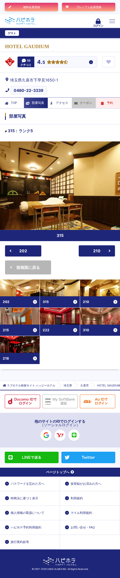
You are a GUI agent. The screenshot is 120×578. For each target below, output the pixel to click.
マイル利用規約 (81, 513)
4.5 (41, 62)
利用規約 (77, 498)
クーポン (86, 103)
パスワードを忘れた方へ (27, 484)
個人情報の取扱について (27, 513)
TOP (14, 103)
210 (96, 250)
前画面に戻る (28, 267)
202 (23, 250)
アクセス (62, 103)
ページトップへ (57, 472)
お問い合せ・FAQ (83, 527)
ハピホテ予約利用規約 (26, 527)
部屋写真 (38, 103)
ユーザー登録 (29, 33)
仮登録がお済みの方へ (86, 484)
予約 (110, 103)
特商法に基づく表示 (24, 498)
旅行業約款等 (20, 542)
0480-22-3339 (28, 90)
